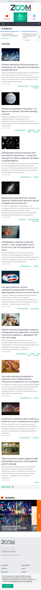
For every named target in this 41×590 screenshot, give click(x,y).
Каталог (4, 565)
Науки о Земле (35, 86)
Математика (22, 219)
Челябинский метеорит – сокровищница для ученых (31, 37)
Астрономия (31, 130)
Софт (34, 19)
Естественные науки (23, 86)
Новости (4, 572)
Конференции (28, 1)
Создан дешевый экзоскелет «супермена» (9, 36)
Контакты (12, 549)
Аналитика (18, 1)
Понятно (8, 586)
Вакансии (4, 549)
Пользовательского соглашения (21, 581)
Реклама (13, 547)
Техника (6, 19)
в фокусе (7, 29)
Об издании (5, 547)
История (32, 353)
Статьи (6, 44)
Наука (20, 19)
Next (39, 36)
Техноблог (25, 565)
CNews (10, 1)
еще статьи (6, 487)
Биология (36, 87)
